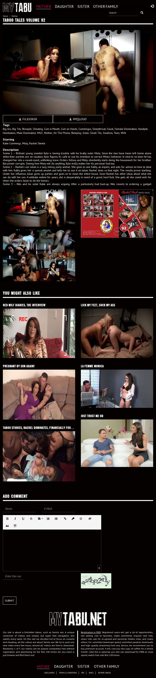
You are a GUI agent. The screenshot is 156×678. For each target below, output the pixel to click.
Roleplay (76, 133)
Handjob (143, 129)
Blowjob (27, 129)
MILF (40, 133)
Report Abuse (104, 673)
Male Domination (26, 133)
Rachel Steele (37, 143)
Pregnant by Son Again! (19, 366)
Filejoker (29, 119)
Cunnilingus (85, 129)
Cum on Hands (69, 129)
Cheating (38, 129)
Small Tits (96, 133)
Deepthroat (99, 129)
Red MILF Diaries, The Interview (24, 305)
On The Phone (61, 133)
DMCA (91, 673)
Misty (25, 143)
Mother (48, 133)
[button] (7, 518)
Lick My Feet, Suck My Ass (98, 305)
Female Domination (126, 129)
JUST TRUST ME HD (92, 416)
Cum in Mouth (52, 129)
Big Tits (16, 129)
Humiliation (9, 133)
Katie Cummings (12, 143)
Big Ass (7, 129)
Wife (123, 133)
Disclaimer (49, 673)
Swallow (107, 133)
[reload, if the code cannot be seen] (96, 580)
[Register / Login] (152, 6)
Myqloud (79, 119)
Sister (86, 133)
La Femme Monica (92, 366)
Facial (110, 129)
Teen (116, 133)
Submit (9, 600)
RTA (82, 673)
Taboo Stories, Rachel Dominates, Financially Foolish (39, 428)
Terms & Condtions (68, 673)
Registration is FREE (91, 632)
